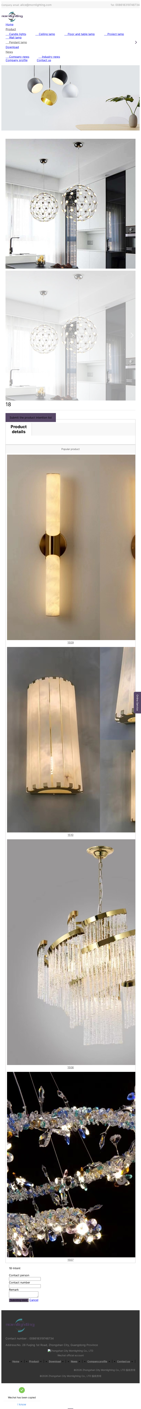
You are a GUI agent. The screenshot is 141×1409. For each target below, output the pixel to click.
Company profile (17, 60)
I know (22, 1404)
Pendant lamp (18, 42)
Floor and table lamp (81, 34)
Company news (19, 56)
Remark (14, 1289)
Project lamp (115, 34)
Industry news (51, 56)
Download (12, 47)
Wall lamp (15, 37)
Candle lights (17, 34)
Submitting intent (18, 1300)
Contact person (19, 1275)
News (9, 52)
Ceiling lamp (47, 34)
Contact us (44, 60)
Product (11, 29)
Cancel (33, 1300)
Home (9, 24)
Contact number (19, 1282)
